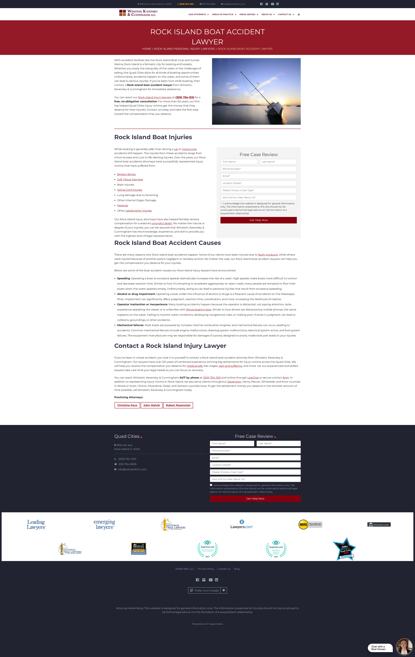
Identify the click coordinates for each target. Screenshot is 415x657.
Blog (237, 568)
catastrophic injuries (138, 210)
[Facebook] (262, 4)
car (176, 149)
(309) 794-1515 (187, 4)
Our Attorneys (197, 14)
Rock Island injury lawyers (155, 97)
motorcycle (189, 149)
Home (146, 48)
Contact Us (284, 14)
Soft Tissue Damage (130, 179)
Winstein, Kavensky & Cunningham (138, 13)
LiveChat (253, 377)
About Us (266, 14)
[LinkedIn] (278, 4)
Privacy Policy (206, 568)
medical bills (195, 365)
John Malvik (151, 405)
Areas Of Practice (222, 14)
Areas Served (247, 14)
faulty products (268, 254)
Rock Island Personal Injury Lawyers (184, 48)
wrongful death (161, 223)
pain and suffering (230, 365)
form (286, 377)
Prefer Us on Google (207, 590)
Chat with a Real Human (378, 648)
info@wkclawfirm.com (234, 4)
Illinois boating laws (198, 309)
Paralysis (122, 205)
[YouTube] (272, 4)
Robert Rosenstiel (178, 405)
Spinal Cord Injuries (129, 189)
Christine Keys (127, 405)
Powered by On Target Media (207, 624)
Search (298, 14)
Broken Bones (126, 174)
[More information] (223, 590)
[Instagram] (267, 4)
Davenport (234, 381)
